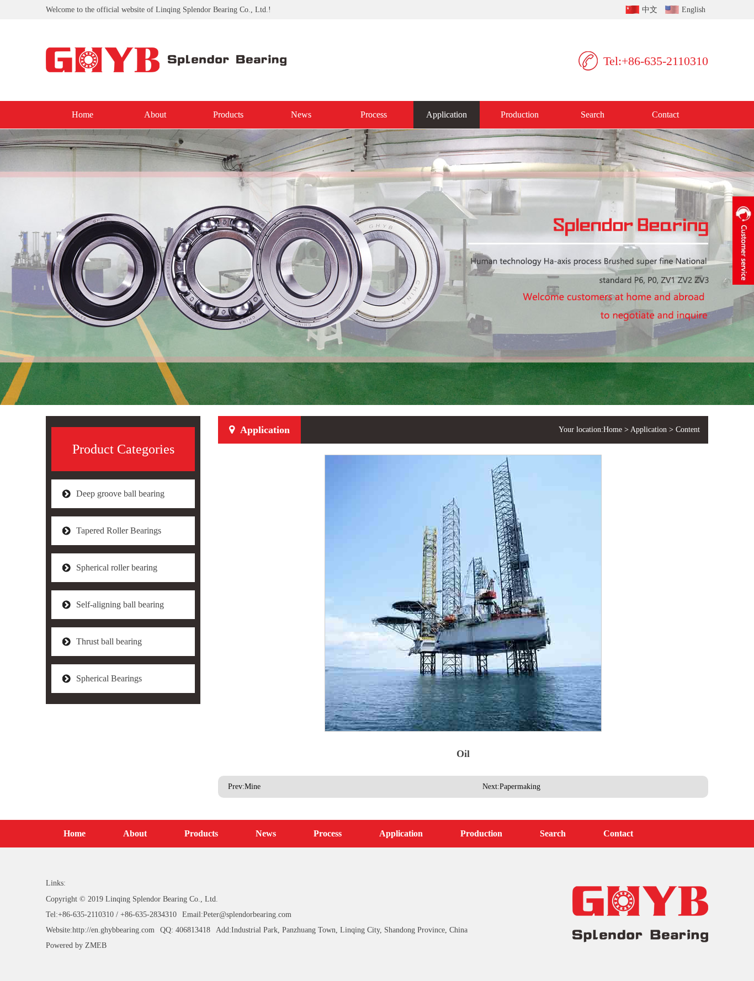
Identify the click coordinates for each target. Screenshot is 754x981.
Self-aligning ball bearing (120, 604)
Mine (253, 786)
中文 (649, 10)
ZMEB (96, 945)
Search (592, 114)
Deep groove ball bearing (120, 493)
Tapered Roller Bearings (118, 530)
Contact (665, 114)
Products (228, 114)
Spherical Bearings (109, 678)
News (301, 114)
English (693, 10)
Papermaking (520, 786)
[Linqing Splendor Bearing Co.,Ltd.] (174, 60)
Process (373, 114)
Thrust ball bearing (109, 641)
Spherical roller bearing (116, 567)
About (155, 114)
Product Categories (123, 449)
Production (520, 114)
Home (82, 114)
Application (446, 114)
